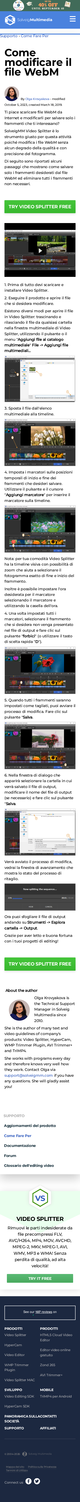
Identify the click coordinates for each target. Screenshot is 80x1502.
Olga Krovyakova (37, 99)
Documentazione (20, 1145)
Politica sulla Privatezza (42, 1466)
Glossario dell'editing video (29, 1165)
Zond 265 (47, 1365)
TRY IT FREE (40, 1278)
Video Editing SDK (19, 1396)
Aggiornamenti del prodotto (30, 1125)
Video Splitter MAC (19, 1380)
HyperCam (13, 1345)
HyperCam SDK (17, 1406)
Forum (10, 1155)
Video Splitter (15, 1335)
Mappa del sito (15, 1466)
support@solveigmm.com (28, 1075)
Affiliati (48, 1428)
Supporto (9, 36)
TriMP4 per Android (56, 1396)
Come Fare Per (34, 36)
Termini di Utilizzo (17, 1470)
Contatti (48, 1416)
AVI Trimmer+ (51, 1375)
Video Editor (14, 1355)
